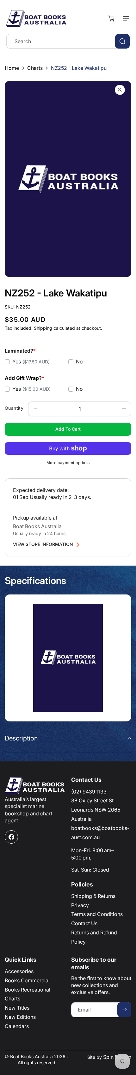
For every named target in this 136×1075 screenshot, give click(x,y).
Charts (35, 68)
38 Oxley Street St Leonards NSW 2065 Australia (95, 809)
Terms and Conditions (97, 914)
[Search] (122, 41)
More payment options (68, 462)
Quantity (14, 408)
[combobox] (68, 41)
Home (12, 68)
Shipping (43, 328)
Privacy (80, 905)
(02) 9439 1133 (89, 791)
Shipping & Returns (93, 896)
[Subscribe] (124, 1009)
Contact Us (84, 923)
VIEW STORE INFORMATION (43, 544)
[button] (125, 18)
